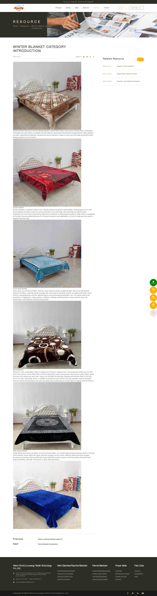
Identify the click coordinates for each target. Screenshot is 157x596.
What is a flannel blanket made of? (50, 539)
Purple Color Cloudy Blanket (65, 573)
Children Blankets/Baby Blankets (101, 571)
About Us (86, 8)
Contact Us (137, 571)
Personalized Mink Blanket (99, 576)
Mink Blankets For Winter (122, 573)
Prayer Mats (118, 571)
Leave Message (138, 573)
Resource (96, 8)
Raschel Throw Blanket (125, 66)
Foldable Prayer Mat (120, 576)
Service (68, 8)
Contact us (136, 8)
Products (58, 8)
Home (15, 26)
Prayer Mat (118, 579)
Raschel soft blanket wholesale (128, 81)
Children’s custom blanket (99, 573)
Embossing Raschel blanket (100, 579)
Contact (106, 8)
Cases (136, 576)
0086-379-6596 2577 (35, 579)
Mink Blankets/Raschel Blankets (66, 571)
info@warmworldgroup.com (27, 582)
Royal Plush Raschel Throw (127, 73)
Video (76, 8)
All (140, 59)
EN (122, 8)
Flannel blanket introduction (48, 544)
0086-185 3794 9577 (22, 579)
